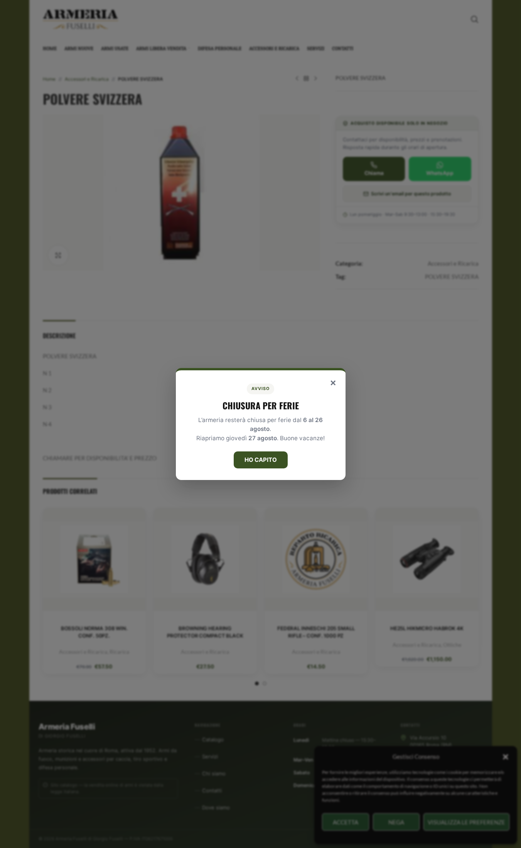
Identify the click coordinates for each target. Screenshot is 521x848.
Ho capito (260, 459)
